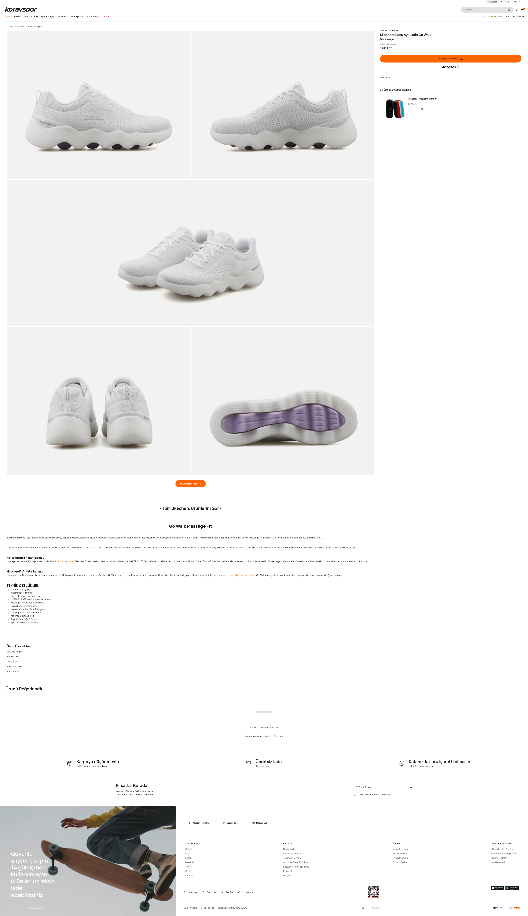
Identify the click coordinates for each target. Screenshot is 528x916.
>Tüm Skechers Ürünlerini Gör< (190, 508)
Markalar (62, 16)
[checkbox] (355, 795)
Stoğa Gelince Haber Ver (449, 58)
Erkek (17, 16)
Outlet (106, 16)
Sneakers (505, 2)
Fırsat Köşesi (93, 16)
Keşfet (7, 16)
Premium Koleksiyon (493, 16)
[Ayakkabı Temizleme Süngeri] (393, 108)
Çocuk (34, 16)
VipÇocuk (517, 2)
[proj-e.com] (374, 907)
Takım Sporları (77, 16)
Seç (421, 109)
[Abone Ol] (410, 787)
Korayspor (492, 2)
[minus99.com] (362, 908)
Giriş (275, 736)
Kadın (25, 16)
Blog (508, 16)
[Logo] (20, 9)
